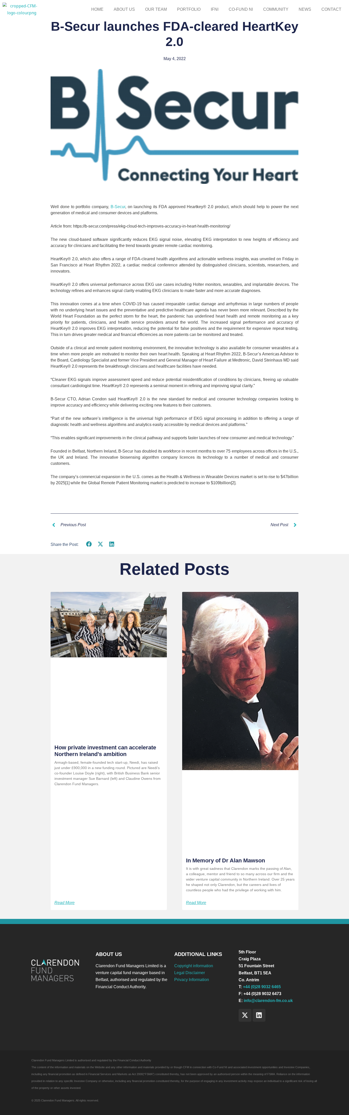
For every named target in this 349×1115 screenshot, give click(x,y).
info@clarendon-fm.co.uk (268, 1000)
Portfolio (189, 9)
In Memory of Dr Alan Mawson (225, 860)
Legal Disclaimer (189, 973)
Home (97, 9)
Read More (64, 903)
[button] (89, 544)
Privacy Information (191, 979)
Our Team (156, 9)
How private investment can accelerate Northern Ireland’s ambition (105, 750)
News (305, 9)
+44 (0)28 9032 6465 (262, 987)
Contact (331, 9)
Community (275, 9)
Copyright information (193, 966)
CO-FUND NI (241, 9)
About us (124, 9)
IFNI (214, 9)
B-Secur (118, 207)
